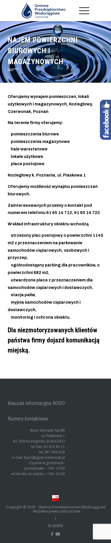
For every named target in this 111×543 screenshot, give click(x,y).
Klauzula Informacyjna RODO (36, 403)
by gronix (55, 525)
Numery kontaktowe (28, 419)
